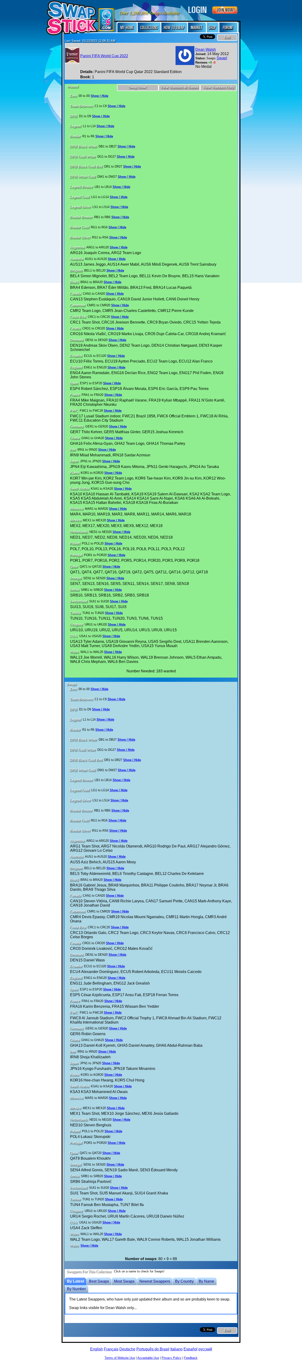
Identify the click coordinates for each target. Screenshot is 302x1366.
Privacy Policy (171, 1358)
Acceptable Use (148, 1358)
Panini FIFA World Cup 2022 (104, 56)
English (96, 1349)
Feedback (190, 1358)
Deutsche (127, 1349)
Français (111, 1349)
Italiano (176, 1349)
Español (190, 1349)
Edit (227, 37)
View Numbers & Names (179, 87)
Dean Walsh (205, 50)
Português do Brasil (152, 1349)
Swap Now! (138, 87)
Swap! (222, 58)
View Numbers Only (218, 87)
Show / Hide (99, 96)
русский (205, 1349)
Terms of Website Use (120, 1358)
